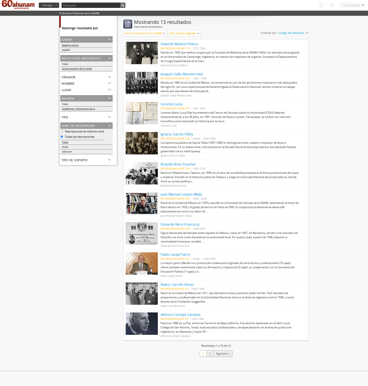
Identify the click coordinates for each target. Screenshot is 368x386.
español (66, 49)
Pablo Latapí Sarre (175, 254)
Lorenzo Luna (171, 104)
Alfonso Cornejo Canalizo (181, 314)
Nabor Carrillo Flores (177, 284)
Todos (65, 63)
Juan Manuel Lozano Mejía (181, 194)
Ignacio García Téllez (177, 134)
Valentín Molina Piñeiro (179, 44)
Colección (67, 151)
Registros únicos (70, 45)
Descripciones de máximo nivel (84, 131)
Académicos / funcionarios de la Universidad (84, 108)
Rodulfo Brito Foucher (178, 164)
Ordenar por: (269, 33)
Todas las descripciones (79, 137)
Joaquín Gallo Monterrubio (182, 74)
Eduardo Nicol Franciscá (180, 224)
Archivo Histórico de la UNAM (77, 68)
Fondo (65, 146)
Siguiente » (223, 354)
